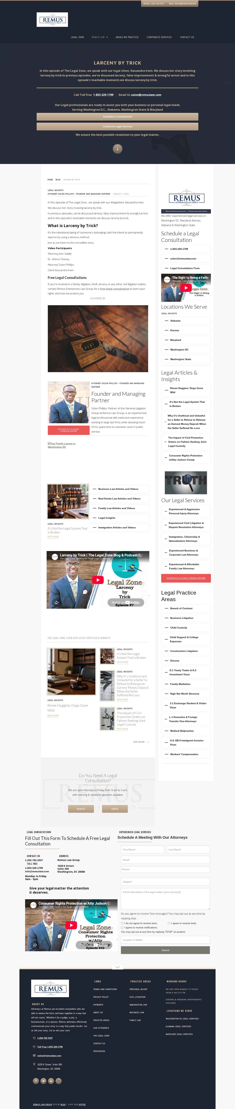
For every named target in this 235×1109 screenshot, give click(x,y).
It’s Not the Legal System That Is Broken (67, 530)
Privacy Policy (101, 997)
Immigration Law (138, 1004)
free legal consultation (114, 288)
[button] (100, 39)
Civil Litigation (138, 997)
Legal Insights (56, 190)
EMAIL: (182, 3)
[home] (52, 20)
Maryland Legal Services (179, 1034)
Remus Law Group (42, 1104)
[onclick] (36, 1081)
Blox (63, 1104)
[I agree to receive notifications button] (122, 927)
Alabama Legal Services (178, 1026)
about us (98, 1012)
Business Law (137, 1012)
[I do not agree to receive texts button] (122, 923)
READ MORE (53, 715)
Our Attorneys (101, 1028)
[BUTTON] (165, 950)
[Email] (165, 860)
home (50, 179)
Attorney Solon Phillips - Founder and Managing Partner (79, 194)
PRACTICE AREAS (101, 1020)
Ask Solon (139, 741)
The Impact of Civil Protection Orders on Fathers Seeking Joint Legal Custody (131, 718)
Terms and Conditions (105, 989)
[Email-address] (37, 871)
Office (82, 1104)
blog (58, 179)
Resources (99, 1051)
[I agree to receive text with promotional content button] (169, 923)
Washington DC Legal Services (182, 1018)
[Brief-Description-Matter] (165, 899)
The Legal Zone (101, 1035)
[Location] (165, 940)
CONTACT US (99, 1043)
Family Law (135, 1020)
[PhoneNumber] (165, 869)
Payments (98, 1004)
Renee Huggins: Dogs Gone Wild (67, 707)
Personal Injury (138, 989)
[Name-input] (142, 849)
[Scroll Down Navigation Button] (117, 149)
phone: (153, 3)
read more (53, 536)
